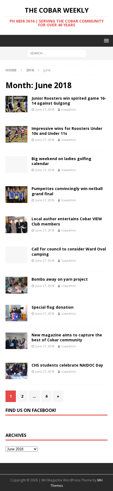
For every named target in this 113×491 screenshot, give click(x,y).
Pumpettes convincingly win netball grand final (67, 191)
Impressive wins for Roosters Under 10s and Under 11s (67, 131)
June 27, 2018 (44, 109)
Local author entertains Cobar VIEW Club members (67, 221)
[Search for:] (56, 53)
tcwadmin (68, 109)
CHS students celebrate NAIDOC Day (67, 365)
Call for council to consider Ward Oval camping (69, 251)
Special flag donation (53, 307)
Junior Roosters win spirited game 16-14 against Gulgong (69, 101)
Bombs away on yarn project (60, 279)
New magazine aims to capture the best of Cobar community (67, 337)
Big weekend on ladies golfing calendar (61, 161)
